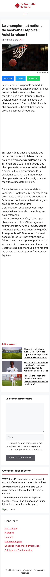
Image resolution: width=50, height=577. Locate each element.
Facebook (8, 78)
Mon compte (11, 528)
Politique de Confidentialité (18, 550)
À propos (9, 532)
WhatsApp (33, 78)
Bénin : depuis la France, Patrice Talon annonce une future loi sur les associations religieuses (23, 500)
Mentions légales (13, 541)
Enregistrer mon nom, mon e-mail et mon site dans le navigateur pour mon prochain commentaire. (26, 446)
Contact (9, 537)
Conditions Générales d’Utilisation (22, 546)
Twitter (20, 78)
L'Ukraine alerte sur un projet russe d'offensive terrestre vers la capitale (22, 490)
